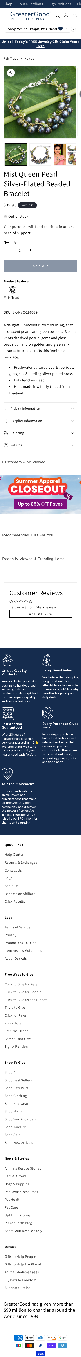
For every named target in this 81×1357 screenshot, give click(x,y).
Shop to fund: (32, 28)
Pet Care (11, 1207)
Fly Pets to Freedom (20, 1280)
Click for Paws (16, 1015)
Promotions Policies (20, 942)
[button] (58, 15)
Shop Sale (12, 1134)
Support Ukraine (18, 1287)
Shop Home (14, 1111)
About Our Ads (16, 958)
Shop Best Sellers (18, 1080)
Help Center (14, 854)
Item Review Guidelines (23, 950)
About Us (11, 885)
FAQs (8, 878)
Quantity (10, 242)
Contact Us (13, 870)
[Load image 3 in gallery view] (65, 154)
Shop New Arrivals (19, 1142)
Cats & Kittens (16, 1176)
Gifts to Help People (20, 1256)
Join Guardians (30, 4)
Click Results (15, 901)
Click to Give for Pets (21, 984)
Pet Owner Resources (21, 1191)
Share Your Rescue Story (23, 1230)
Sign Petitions (60, 4)
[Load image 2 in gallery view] (40, 154)
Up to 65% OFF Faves (40, 504)
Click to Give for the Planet (26, 999)
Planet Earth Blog (18, 1223)
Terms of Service (18, 927)
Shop (8, 4)
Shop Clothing (16, 1095)
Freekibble (13, 1023)
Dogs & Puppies (17, 1183)
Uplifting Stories (17, 1215)
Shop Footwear (17, 1103)
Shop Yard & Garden (20, 1119)
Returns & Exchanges (21, 862)
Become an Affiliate (20, 893)
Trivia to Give (15, 1007)
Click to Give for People (23, 991)
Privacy (10, 935)
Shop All (11, 1072)
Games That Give (18, 1038)
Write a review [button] (40, 613)
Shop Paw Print (17, 1088)
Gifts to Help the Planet (23, 1264)
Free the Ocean (17, 1031)
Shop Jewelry (15, 1127)
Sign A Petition (16, 1046)
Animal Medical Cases (22, 1272)
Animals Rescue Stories (23, 1168)
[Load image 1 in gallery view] (16, 154)
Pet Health (13, 1199)
